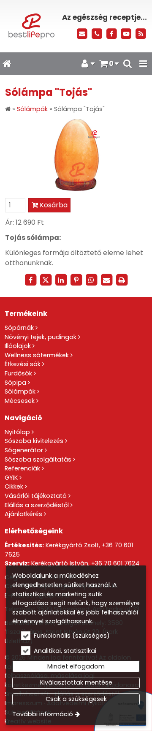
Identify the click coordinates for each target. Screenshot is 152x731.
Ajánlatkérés (23, 514)
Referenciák (22, 468)
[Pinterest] (76, 280)
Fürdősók (18, 373)
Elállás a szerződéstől (37, 505)
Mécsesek (20, 401)
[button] (143, 63)
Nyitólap (17, 432)
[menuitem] (6, 63)
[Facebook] (112, 34)
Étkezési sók (23, 364)
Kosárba (53, 205)
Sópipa (15, 382)
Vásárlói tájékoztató (36, 496)
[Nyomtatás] (121, 280)
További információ (42, 714)
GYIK (11, 477)
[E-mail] (82, 34)
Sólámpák (20, 391)
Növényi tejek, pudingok (40, 337)
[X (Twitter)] (45, 280)
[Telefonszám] (97, 34)
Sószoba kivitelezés (34, 441)
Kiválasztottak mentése (76, 682)
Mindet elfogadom (76, 666)
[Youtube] (126, 34)
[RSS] (141, 34)
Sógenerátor (24, 450)
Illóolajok (18, 346)
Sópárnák (19, 327)
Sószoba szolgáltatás (38, 459)
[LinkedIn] (61, 280)
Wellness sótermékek (37, 355)
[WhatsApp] (91, 280)
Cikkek (14, 486)
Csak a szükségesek (76, 699)
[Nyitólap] (30, 26)
